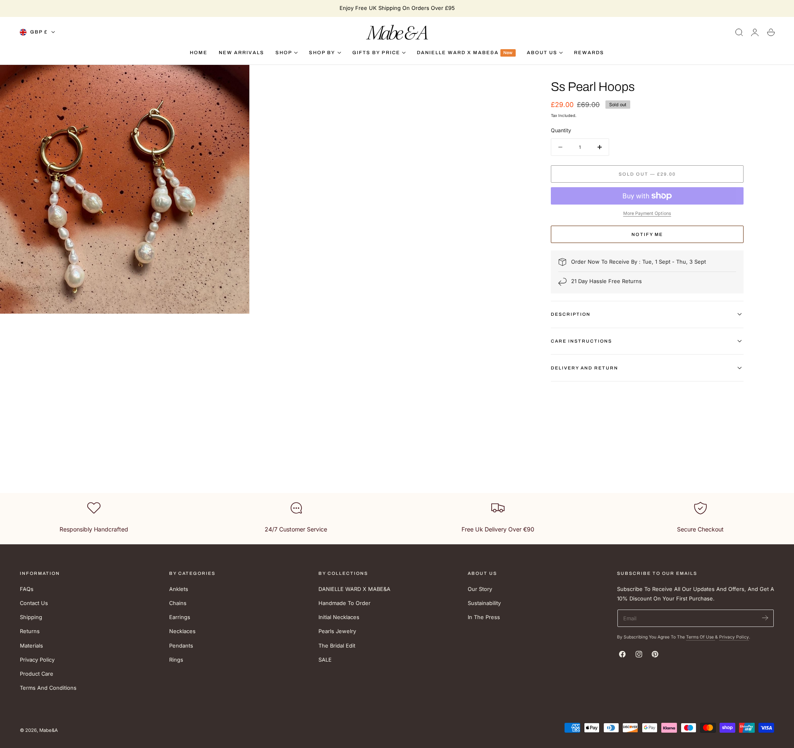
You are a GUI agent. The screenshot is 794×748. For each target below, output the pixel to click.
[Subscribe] (765, 617)
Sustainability (484, 603)
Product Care (36, 674)
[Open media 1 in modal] (235, 78)
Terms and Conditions (48, 688)
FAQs (26, 589)
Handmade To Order (344, 603)
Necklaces (182, 631)
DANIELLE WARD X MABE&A (354, 589)
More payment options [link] (647, 213)
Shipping (31, 617)
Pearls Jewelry (337, 631)
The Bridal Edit (336, 645)
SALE (325, 660)
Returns (30, 631)
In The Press (484, 617)
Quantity (561, 130)
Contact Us (34, 603)
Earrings (179, 617)
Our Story (480, 589)
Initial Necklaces (338, 617)
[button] (739, 32)
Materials (31, 645)
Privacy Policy (37, 660)
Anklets (178, 589)
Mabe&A (48, 730)
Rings (176, 660)
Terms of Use (700, 636)
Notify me (647, 234)
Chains (178, 603)
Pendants (181, 645)
